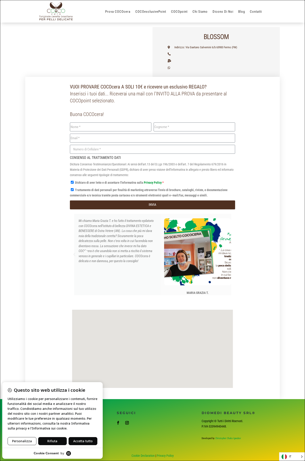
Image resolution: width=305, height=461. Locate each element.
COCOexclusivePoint (150, 12)
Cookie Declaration (143, 455)
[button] (74, 254)
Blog (241, 12)
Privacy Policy (153, 182)
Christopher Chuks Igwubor (228, 438)
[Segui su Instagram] (127, 422)
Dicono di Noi (223, 12)
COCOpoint (179, 12)
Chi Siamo (200, 12)
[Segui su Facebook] (118, 422)
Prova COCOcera (117, 12)
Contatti (256, 12)
